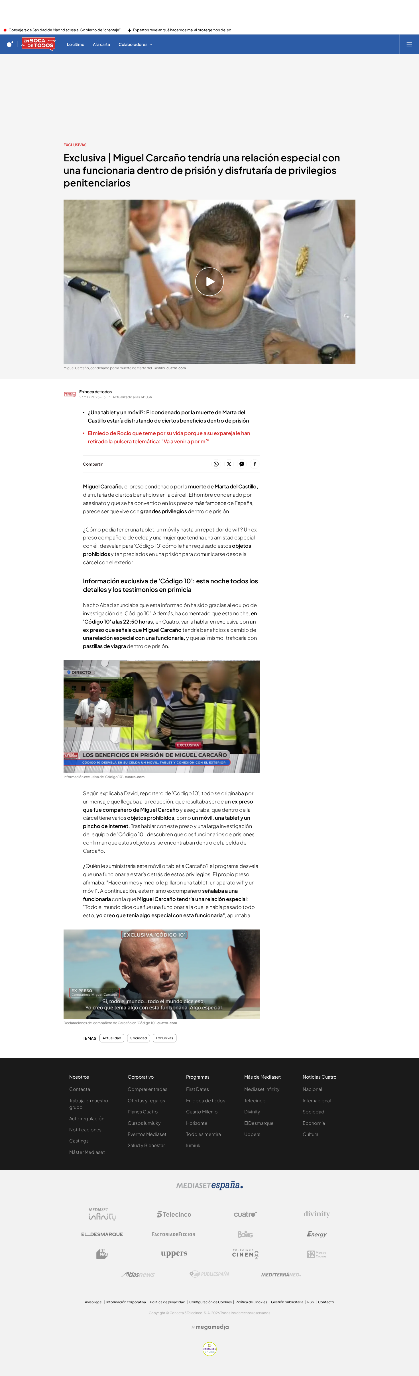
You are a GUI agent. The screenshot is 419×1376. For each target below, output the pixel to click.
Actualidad (112, 1038)
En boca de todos (95, 391)
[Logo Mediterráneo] (281, 1274)
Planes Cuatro (143, 1112)
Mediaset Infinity (262, 1089)
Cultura (310, 1134)
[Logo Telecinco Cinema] (245, 1254)
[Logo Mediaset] (209, 1189)
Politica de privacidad (167, 1302)
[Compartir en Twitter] (229, 464)
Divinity (252, 1112)
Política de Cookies (251, 1302)
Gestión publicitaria (287, 1302)
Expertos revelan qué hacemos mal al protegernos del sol (182, 30)
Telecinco (255, 1100)
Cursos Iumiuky (144, 1123)
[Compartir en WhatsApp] (216, 464)
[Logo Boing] (245, 1234)
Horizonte (197, 1123)
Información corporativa (126, 1302)
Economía (314, 1123)
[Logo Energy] (317, 1234)
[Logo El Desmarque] (102, 1234)
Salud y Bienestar (146, 1145)
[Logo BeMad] (102, 1254)
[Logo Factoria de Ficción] (174, 1234)
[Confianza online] (210, 1354)
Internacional (317, 1100)
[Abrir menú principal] (409, 44)
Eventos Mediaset (147, 1134)
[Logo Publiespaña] (209, 1274)
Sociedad (138, 1038)
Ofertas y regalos (146, 1100)
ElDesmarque (259, 1123)
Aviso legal (93, 1302)
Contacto (326, 1302)
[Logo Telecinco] (174, 1214)
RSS (310, 1302)
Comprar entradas (147, 1089)
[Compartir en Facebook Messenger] (242, 464)
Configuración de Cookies (210, 1302)
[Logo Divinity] (317, 1214)
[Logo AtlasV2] (138, 1274)
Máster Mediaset (87, 1152)
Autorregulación (86, 1118)
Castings (79, 1141)
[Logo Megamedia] (212, 1327)
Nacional (312, 1089)
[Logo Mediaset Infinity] (102, 1214)
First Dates (197, 1089)
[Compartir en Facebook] (255, 464)
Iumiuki (194, 1145)
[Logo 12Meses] (316, 1254)
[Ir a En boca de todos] (38, 44)
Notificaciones (85, 1130)
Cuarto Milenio (202, 1112)
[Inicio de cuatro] (10, 44)
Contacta (79, 1089)
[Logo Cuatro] (245, 1214)
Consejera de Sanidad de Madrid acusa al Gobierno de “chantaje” (65, 30)
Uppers (252, 1134)
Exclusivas (75, 145)
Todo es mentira (203, 1134)
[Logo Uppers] (173, 1254)
